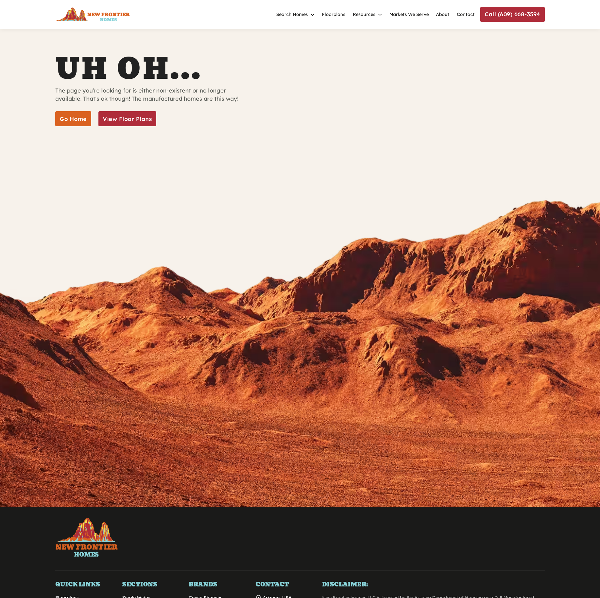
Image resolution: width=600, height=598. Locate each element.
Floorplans (333, 14)
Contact (466, 14)
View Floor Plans (127, 119)
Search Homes (292, 14)
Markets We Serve (409, 14)
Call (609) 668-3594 (512, 14)
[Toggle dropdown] (312, 15)
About (442, 14)
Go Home (73, 119)
